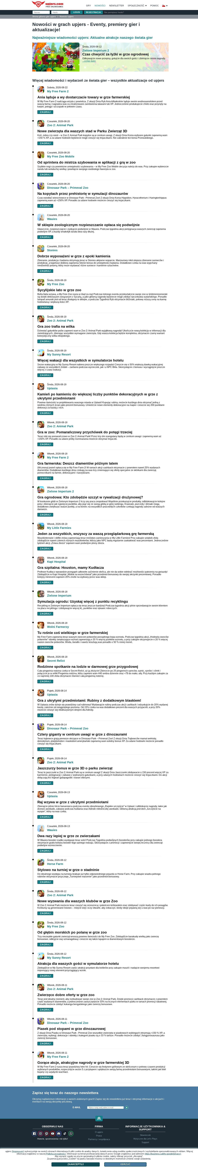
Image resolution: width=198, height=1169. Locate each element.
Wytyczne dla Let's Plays (145, 1138)
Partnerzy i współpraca (99, 1139)
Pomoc (154, 5)
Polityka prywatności (56, 1154)
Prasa (99, 1135)
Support (145, 1142)
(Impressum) (18, 1151)
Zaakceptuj (76, 1164)
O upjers (99, 1132)
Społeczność (136, 5)
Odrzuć (125, 1164)
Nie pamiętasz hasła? (114, 12)
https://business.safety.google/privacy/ (163, 1154)
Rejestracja (93, 12)
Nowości (100, 5)
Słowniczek (145, 1135)
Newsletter (116, 5)
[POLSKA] (165, 6)
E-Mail (77, 1107)
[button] (99, 1118)
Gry (88, 5)
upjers (48, 4)
